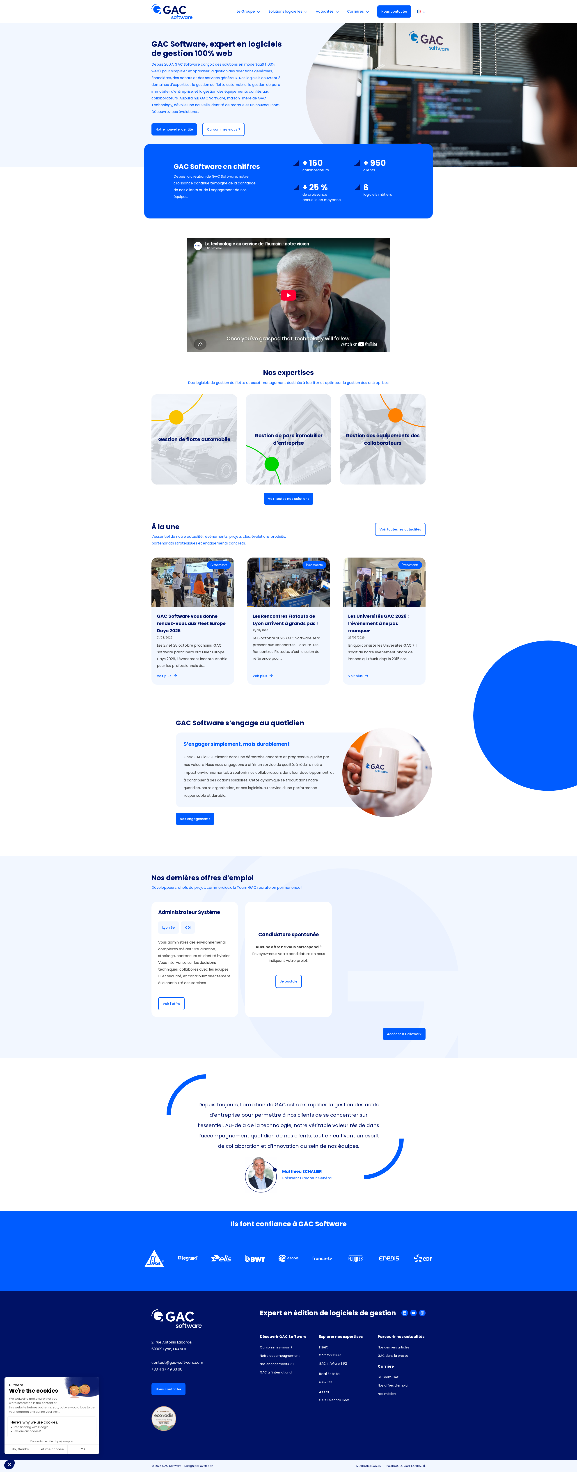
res (265, 424)
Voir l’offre (171, 1003)
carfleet (185, 434)
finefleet (185, 461)
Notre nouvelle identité (174, 129)
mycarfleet (189, 443)
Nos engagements (195, 819)
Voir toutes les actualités (400, 529)
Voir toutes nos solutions (288, 498)
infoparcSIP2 (191, 470)
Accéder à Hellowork (404, 1034)
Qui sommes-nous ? (223, 129)
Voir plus (164, 676)
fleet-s (183, 452)
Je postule (288, 981)
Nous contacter (394, 11)
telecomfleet (392, 456)
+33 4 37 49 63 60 (166, 1369)
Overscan (206, 1466)
